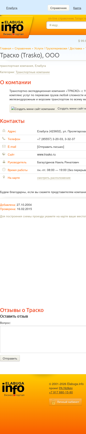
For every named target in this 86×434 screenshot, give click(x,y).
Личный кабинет (68, 401)
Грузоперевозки (56, 48)
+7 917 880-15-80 (61, 392)
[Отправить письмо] (50, 146)
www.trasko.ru (46, 154)
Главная (5, 48)
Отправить (10, 358)
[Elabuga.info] (20, 389)
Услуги (38, 48)
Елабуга (11, 7)
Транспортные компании (33, 72)
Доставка (76, 48)
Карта (77, 8)
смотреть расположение (54, 177)
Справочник (58, 8)
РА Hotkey (66, 388)
